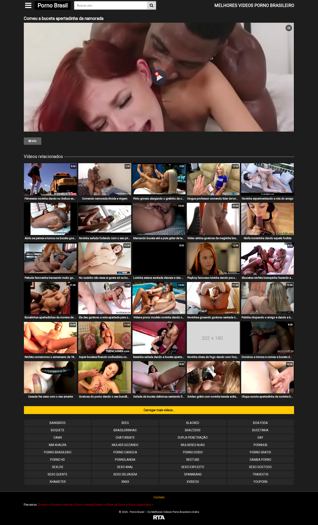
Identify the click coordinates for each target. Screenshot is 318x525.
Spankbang (193, 474)
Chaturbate (125, 437)
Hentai (67, 504)
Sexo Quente (57, 474)
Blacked (192, 423)
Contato (159, 497)
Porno (79, 504)
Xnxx (125, 481)
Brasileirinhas (125, 430)
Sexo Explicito (192, 467)
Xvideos (193, 481)
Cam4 (57, 437)
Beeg (125, 423)
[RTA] (159, 518)
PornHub (260, 445)
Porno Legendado (139, 504)
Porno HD (57, 459)
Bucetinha (260, 430)
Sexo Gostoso (260, 467)
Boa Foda (260, 423)
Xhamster (58, 481)
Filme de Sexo (115, 504)
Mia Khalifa (57, 445)
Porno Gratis (260, 452)
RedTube (192, 459)
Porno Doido (193, 452)
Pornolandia (125, 459)
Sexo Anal (125, 467)
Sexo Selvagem (125, 474)
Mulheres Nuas (193, 445)
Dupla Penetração (193, 437)
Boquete (57, 430)
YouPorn (260, 481)
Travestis (260, 474)
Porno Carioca (125, 452)
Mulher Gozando (125, 445)
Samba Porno (260, 459)
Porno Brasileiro (57, 452)
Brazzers (193, 430)
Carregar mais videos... (159, 410)
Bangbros (58, 423)
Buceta (56, 504)
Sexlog (57, 467)
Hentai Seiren (94, 504)
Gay (260, 437)
